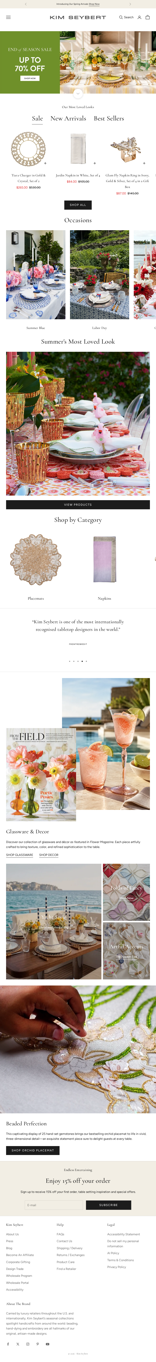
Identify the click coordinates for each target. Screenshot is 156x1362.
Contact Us (64, 1241)
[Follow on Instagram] (28, 1344)
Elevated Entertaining (53, 927)
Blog (9, 1248)
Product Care (66, 1262)
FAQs (60, 1234)
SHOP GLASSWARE (19, 855)
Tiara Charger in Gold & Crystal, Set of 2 (28, 178)
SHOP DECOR (48, 855)
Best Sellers (109, 118)
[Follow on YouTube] (47, 1344)
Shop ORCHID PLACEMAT (33, 1150)
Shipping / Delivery (69, 1248)
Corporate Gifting (18, 1262)
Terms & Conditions (120, 1260)
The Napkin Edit (126, 956)
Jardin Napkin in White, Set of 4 (78, 175)
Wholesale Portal (17, 1283)
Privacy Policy (116, 1267)
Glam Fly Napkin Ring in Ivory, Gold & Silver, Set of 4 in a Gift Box (127, 181)
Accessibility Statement (123, 1234)
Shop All (78, 205)
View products (78, 504)
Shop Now (94, 4)
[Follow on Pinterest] (38, 1344)
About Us (12, 1234)
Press (9, 1241)
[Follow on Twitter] (18, 1344)
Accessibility (14, 1289)
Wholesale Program (19, 1276)
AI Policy (113, 1253)
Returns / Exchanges (70, 1255)
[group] (78, 62)
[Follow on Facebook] (8, 1344)
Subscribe (108, 1205)
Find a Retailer (66, 1269)
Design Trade (15, 1269)
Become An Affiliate (20, 1255)
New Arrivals (68, 118)
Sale (37, 118)
